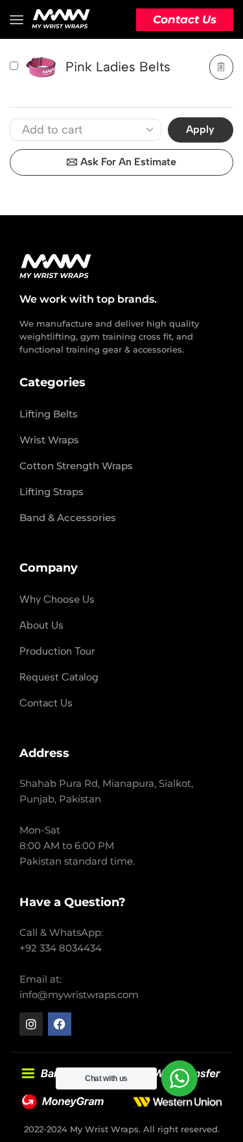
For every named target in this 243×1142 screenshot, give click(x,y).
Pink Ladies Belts (117, 67)
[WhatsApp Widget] (179, 1078)
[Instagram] (31, 1024)
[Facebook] (59, 1024)
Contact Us (184, 19)
